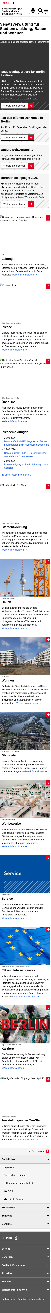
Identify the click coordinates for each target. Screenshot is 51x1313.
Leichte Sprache (16, 1199)
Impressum (9, 1167)
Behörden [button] (7, 1257)
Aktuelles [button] (7, 1273)
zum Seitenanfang (36, 1151)
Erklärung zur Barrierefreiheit (18, 1183)
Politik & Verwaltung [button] (13, 1265)
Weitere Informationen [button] (14, 1289)
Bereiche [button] (7, 1224)
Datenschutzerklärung (15, 1175)
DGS (10, 1191)
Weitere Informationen (14, 106)
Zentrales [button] (7, 1215)
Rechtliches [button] (8, 1159)
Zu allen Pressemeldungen (15, 475)
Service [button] (6, 1248)
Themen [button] (6, 1281)
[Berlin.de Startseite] (9, 3)
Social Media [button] (9, 1207)
